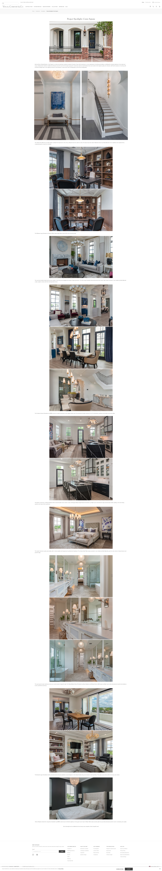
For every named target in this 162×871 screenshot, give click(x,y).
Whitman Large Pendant (41, 233)
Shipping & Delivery (71, 850)
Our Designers (96, 848)
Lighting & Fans (29, 6)
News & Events (96, 852)
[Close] (160, 868)
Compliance (95, 854)
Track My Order (70, 860)
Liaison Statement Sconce (97, 142)
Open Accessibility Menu (124, 854)
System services (38, 6)
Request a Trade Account (111, 848)
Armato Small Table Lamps (85, 551)
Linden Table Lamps (104, 280)
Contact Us (69, 848)
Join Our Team (96, 850)
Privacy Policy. (61, 868)
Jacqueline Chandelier (51, 821)
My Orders (108, 852)
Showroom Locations (84, 848)
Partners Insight (109, 854)
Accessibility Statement (124, 852)
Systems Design (83, 854)
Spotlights (43, 11)
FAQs (68, 856)
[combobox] (10, 3)
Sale (66, 6)
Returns (68, 852)
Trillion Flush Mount (41, 142)
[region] (81, 869)
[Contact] (153, 6)
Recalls (68, 854)
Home (33, 11)
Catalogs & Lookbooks (84, 850)
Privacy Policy (122, 850)
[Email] (48, 851)
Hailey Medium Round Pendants (74, 684)
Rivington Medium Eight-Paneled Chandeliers (81, 502)
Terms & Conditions (123, 848)
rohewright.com (68, 826)
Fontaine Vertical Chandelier (42, 413)
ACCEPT (128, 869)
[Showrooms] (150, 6)
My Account (109, 850)
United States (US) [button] (155, 866)
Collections (55, 6)
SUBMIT (62, 851)
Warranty (69, 858)
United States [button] (157, 2)
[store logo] (13, 7)
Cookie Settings (123, 856)
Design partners (46, 6)
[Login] (156, 6)
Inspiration (61, 6)
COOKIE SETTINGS (119, 869)
